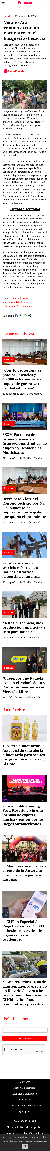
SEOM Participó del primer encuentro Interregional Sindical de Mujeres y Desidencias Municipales (24, 443)
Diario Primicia (16, 71)
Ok (25, 1146)
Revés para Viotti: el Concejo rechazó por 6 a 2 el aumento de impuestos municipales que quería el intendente (24, 507)
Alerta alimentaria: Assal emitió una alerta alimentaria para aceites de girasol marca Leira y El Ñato (23, 754)
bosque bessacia (20, 297)
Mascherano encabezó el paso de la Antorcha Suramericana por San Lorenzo (24, 873)
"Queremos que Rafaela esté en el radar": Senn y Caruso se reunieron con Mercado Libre (24, 685)
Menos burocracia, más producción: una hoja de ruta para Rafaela (23, 627)
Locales (8, 16)
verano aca (26, 306)
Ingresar (27, 1111)
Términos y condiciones (25, 1093)
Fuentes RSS (25, 1099)
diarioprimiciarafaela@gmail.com (25, 1133)
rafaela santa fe (10, 306)
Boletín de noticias (20, 1018)
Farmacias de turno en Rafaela (25, 1105)
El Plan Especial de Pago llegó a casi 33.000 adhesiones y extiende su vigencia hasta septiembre (24, 930)
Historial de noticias (25, 1087)
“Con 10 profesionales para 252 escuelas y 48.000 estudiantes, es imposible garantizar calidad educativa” (21, 379)
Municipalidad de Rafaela (15, 302)
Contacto (25, 1081)
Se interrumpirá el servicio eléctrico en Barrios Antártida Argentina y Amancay (21, 570)
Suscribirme (25, 1038)
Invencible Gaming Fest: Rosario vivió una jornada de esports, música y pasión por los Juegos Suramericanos (23, 815)
